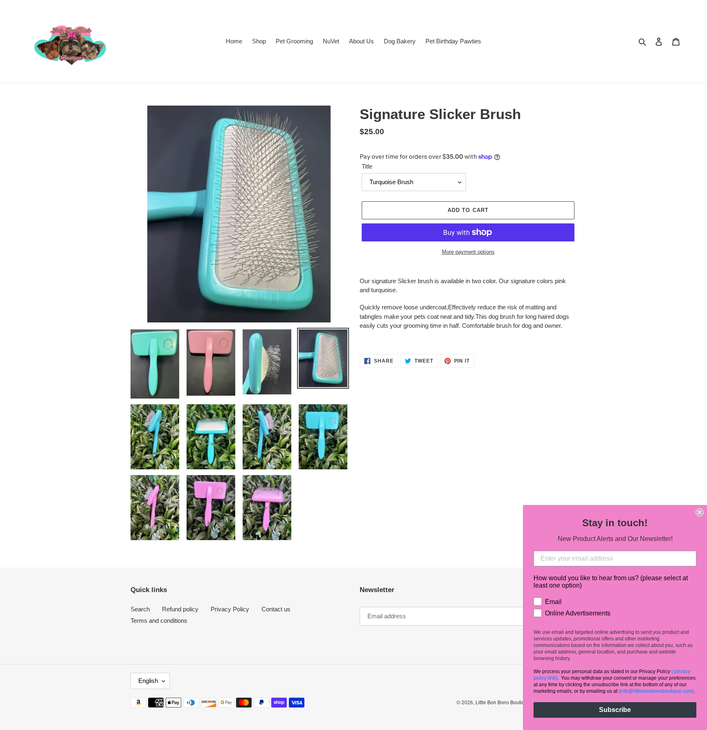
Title (367, 166)
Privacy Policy (230, 609)
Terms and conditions (159, 620)
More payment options (468, 252)
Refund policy (180, 609)
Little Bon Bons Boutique (502, 702)
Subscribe (615, 709)
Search (140, 609)
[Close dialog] (700, 512)
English (148, 680)
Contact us (275, 609)
